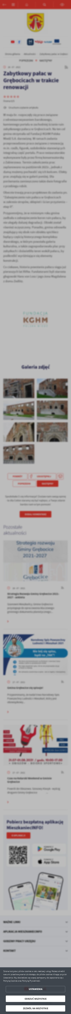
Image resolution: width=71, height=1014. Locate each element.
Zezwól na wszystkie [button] (35, 1008)
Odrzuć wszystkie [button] (36, 998)
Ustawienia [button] (35, 989)
